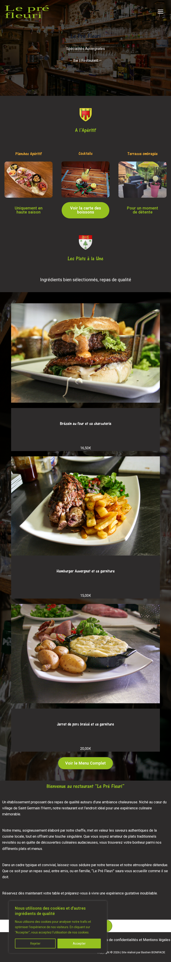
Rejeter (35, 943)
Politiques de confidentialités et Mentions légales (131, 940)
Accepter (79, 943)
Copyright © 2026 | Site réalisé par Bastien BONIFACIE (131, 952)
